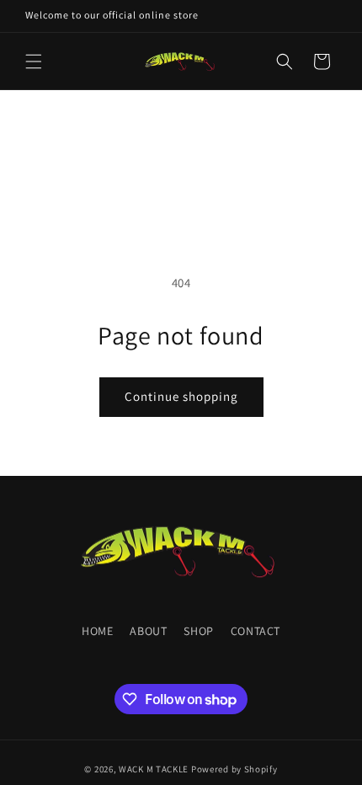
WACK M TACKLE (154, 769)
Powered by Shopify (234, 769)
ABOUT (148, 630)
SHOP (198, 630)
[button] (33, 61)
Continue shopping (181, 396)
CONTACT (255, 630)
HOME (97, 630)
